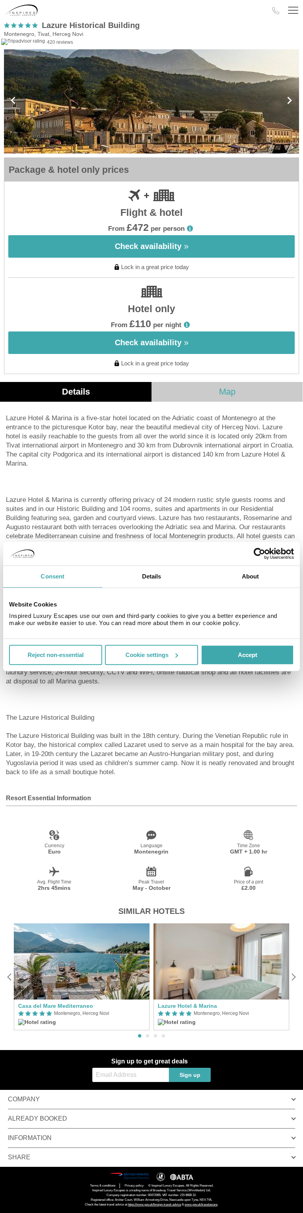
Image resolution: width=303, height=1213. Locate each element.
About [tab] (250, 576)
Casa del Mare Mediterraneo (55, 1006)
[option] (82, 976)
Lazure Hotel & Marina (187, 1006)
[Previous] (9, 976)
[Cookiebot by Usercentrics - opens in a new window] (259, 554)
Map (227, 392)
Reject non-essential (56, 654)
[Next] (293, 976)
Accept (247, 654)
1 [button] (140, 1036)
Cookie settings (146, 654)
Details (76, 392)
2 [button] (148, 1036)
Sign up (190, 1075)
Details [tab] (151, 576)
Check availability (149, 246)
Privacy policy (134, 1185)
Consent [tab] (52, 576)
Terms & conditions (103, 1185)
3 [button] (155, 1036)
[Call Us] (275, 10)
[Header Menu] (293, 10)
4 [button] (163, 1036)
